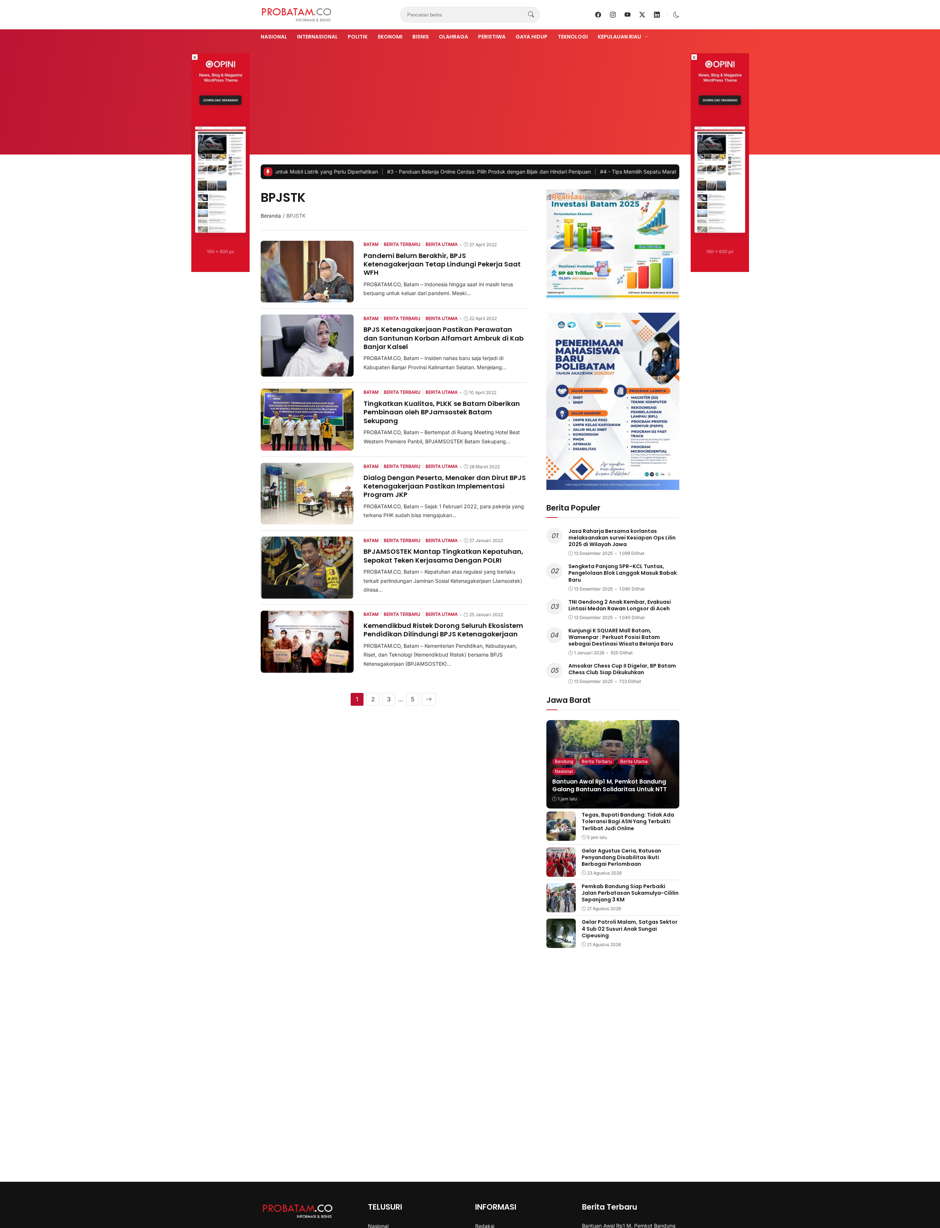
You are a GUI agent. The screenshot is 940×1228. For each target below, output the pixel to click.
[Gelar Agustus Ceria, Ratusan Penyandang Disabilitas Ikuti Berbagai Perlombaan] (561, 871)
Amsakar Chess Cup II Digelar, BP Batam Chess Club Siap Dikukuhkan (622, 669)
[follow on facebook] (598, 14)
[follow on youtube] (627, 14)
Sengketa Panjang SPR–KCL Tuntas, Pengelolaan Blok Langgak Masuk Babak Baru (622, 573)
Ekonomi (390, 36)
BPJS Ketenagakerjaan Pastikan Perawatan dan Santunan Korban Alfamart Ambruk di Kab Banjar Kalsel (444, 338)
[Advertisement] (470, 96)
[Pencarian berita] (531, 14)
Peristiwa (492, 36)
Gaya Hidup (531, 36)
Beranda (271, 215)
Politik (358, 36)
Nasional (274, 36)
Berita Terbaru (597, 761)
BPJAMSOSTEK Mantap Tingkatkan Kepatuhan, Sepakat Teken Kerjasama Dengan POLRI (443, 555)
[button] (676, 14)
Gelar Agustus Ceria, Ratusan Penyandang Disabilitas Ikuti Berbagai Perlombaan (621, 857)
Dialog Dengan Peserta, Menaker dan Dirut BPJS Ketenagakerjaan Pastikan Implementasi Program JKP (445, 486)
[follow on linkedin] (656, 14)
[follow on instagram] (612, 14)
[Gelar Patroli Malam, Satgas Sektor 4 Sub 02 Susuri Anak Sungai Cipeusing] (561, 943)
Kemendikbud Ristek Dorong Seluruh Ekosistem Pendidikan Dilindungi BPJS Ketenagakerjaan (443, 630)
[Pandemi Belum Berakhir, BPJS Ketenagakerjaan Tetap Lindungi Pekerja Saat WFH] (307, 297)
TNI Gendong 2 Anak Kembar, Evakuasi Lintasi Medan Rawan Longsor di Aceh (619, 605)
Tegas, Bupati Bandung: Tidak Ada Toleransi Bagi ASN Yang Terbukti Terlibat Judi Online (628, 821)
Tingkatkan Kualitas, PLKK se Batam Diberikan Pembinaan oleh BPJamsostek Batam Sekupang (442, 412)
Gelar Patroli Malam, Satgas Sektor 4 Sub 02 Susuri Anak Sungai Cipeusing (629, 928)
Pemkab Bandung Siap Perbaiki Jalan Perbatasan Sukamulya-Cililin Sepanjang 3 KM (630, 893)
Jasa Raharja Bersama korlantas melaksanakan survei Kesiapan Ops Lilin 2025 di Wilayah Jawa (622, 537)
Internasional (317, 36)
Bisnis (420, 36)
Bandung (564, 761)
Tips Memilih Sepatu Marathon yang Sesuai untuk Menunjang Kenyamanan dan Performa (653, 171)
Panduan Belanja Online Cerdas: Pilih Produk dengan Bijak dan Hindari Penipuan (429, 171)
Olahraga (453, 36)
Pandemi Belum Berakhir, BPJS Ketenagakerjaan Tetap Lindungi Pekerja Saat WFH (442, 264)
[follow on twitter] (642, 14)
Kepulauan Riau (619, 36)
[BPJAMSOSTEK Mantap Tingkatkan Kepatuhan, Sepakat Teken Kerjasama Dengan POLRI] (307, 593)
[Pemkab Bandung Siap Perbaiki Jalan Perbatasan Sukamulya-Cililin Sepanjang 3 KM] (561, 907)
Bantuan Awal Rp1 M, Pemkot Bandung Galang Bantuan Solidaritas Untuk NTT (609, 785)
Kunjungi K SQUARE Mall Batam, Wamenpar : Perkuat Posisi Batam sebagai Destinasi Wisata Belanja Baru (620, 637)
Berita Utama (634, 761)
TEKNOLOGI (573, 36)
